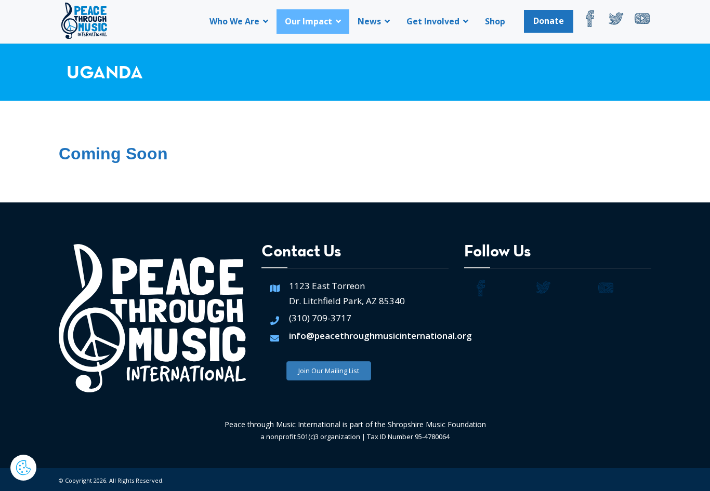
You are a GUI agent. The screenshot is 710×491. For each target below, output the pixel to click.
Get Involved (434, 21)
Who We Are (235, 21)
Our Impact (309, 21)
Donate (548, 20)
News (370, 21)
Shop (495, 21)
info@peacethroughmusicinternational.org (380, 336)
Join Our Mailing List (328, 370)
